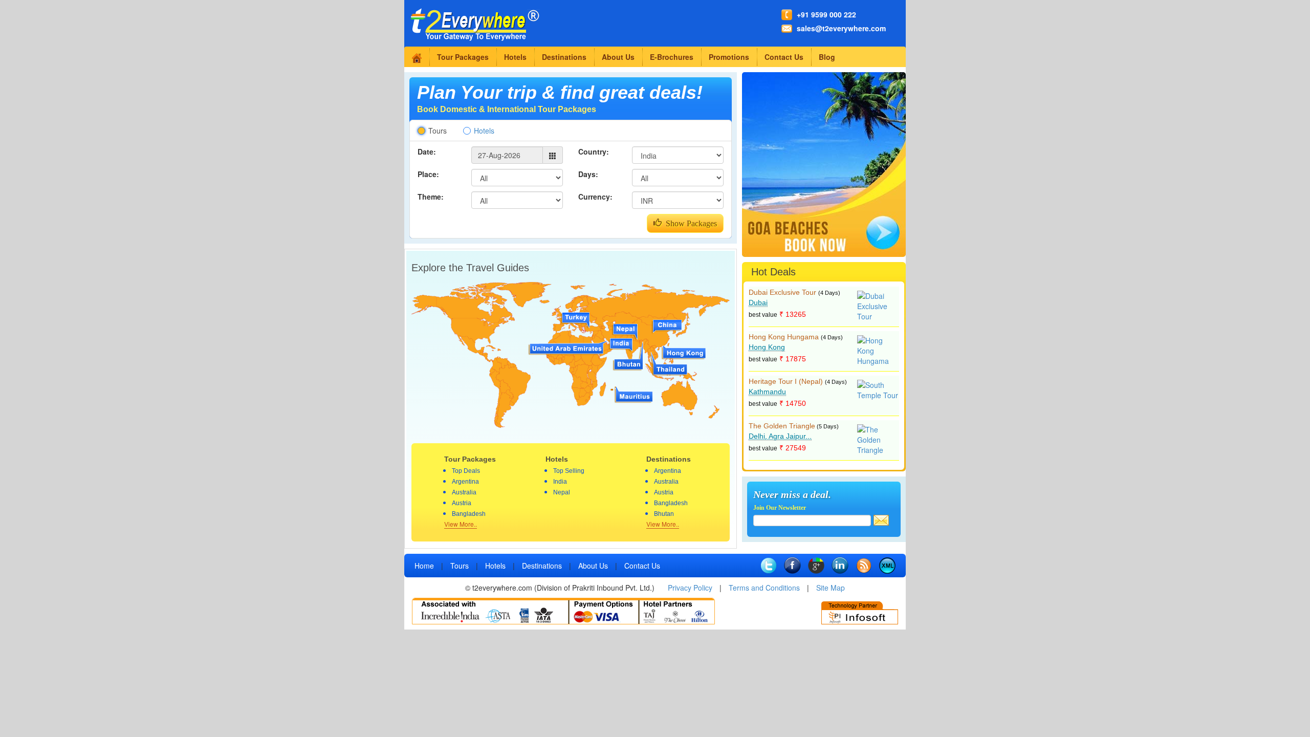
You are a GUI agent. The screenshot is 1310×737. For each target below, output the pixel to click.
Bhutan (664, 513)
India (560, 481)
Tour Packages (463, 57)
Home (424, 565)
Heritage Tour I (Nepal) (786, 381)
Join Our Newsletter (779, 507)
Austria (461, 503)
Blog (827, 57)
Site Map (830, 587)
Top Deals (466, 470)
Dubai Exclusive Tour (782, 292)
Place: (428, 174)
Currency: (595, 196)
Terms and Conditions (764, 587)
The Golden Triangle (782, 426)
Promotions (729, 57)
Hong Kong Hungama (784, 337)
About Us (618, 57)
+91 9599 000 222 (826, 14)
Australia (464, 492)
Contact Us (784, 57)
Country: (593, 151)
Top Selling (568, 470)
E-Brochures (671, 57)
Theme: (431, 196)
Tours (437, 130)
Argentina (465, 481)
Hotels (515, 57)
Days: (588, 174)
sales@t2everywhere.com (841, 28)
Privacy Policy (690, 587)
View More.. (460, 523)
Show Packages (689, 223)
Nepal (561, 492)
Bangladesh (469, 513)
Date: (427, 151)
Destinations (564, 57)
